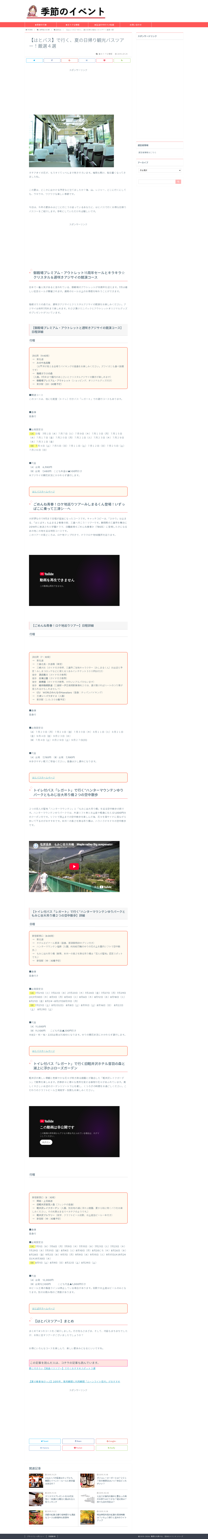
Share (79, 1441)
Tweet (46, 1441)
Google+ (112, 1441)
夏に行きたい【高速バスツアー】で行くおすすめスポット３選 (62, 1368)
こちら (153, 152)
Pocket (79, 1448)
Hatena (45, 1448)
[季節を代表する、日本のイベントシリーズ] (66, 11)
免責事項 (52, 1536)
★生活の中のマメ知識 (104, 25)
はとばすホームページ (43, 1308)
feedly (112, 1448)
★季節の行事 (41, 25)
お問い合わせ (136, 25)
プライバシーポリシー (35, 1536)
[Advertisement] (78, 91)
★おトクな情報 (72, 25)
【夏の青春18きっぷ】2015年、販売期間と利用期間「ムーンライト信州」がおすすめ (74, 1381)
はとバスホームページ (43, 491)
